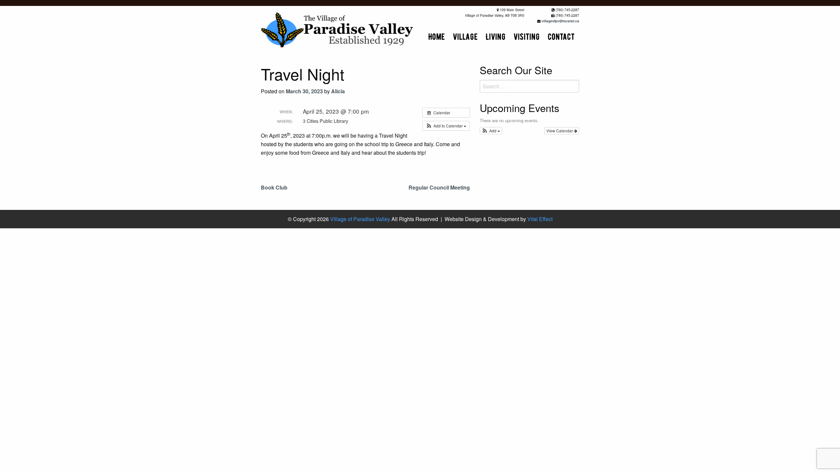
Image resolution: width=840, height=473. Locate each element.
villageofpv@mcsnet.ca (560, 20)
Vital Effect (540, 219)
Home (436, 36)
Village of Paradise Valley (360, 219)
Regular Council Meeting (439, 187)
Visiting (527, 36)
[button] (446, 125)
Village (465, 36)
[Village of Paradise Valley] (338, 29)
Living (496, 36)
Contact (561, 36)
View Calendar (560, 130)
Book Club (274, 187)
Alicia (338, 91)
